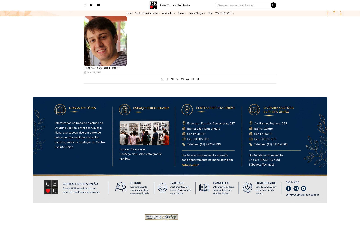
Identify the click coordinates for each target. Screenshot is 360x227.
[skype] (197, 79)
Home (129, 13)
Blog (210, 13)
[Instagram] (91, 5)
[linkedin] (187, 79)
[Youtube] (98, 5)
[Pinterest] (177, 79)
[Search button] (273, 5)
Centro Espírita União (146, 13)
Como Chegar (196, 13)
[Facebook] (85, 5)
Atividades (167, 13)
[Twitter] (163, 79)
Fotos (181, 13)
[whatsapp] (192, 79)
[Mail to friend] (182, 79)
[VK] (172, 79)
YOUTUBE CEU (223, 13)
